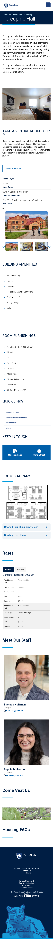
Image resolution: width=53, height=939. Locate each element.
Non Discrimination (26, 883)
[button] (11, 246)
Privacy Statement (26, 881)
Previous (3, 247)
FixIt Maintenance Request (16, 418)
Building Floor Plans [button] (15, 535)
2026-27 (8, 569)
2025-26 (20, 569)
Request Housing (12, 412)
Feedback (27, 873)
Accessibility (26, 885)
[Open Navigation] (48, 4)
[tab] (8, 569)
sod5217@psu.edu (14, 775)
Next (49, 247)
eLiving (8, 428)
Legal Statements (27, 888)
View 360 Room (13, 168)
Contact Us (26, 871)
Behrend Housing (25, 15)
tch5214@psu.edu (14, 710)
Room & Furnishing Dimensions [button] (21, 527)
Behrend (13, 15)
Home (6, 15)
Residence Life (11, 423)
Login (26, 894)
